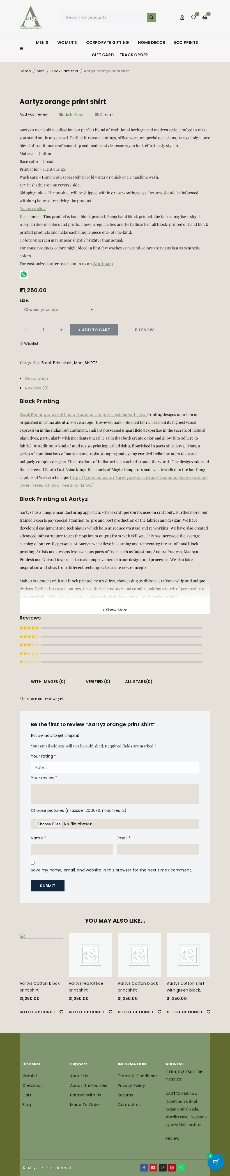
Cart (26, 1095)
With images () (48, 681)
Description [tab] (36, 378)
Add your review (34, 114)
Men (41, 71)
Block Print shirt (64, 71)
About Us (79, 1076)
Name (38, 838)
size (24, 300)
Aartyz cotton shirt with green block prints (185, 990)
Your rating (43, 756)
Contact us (129, 1104)
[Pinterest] (172, 1168)
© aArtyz (30, 1167)
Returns (125, 1095)
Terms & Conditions (138, 1076)
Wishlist (30, 1076)
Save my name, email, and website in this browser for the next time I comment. (111, 870)
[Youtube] (153, 1168)
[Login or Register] (182, 17)
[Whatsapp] (181, 1168)
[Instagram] (163, 1168)
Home (25, 71)
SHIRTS (91, 363)
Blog (26, 1104)
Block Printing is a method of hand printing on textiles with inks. (83, 414)
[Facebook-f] (144, 1168)
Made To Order (85, 1104)
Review (172, 1138)
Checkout (32, 1085)
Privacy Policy (131, 1085)
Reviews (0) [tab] (37, 388)
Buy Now (144, 330)
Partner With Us (85, 1095)
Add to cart (96, 330)
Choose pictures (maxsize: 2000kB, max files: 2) (79, 810)
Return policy (33, 208)
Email (123, 838)
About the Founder (89, 1085)
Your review (44, 778)
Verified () (98, 681)
